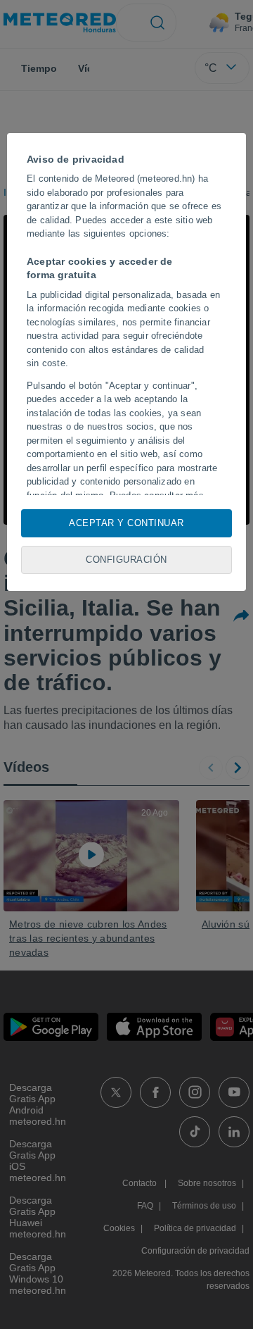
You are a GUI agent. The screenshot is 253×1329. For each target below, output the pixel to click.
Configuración (126, 559)
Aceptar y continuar (126, 523)
